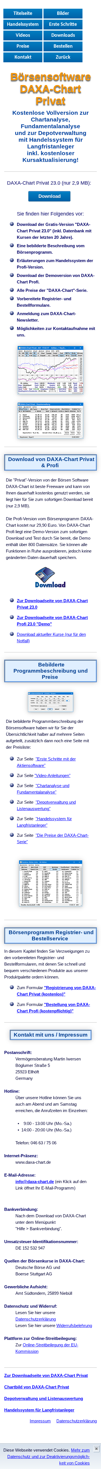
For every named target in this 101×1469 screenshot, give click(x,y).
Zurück (63, 57)
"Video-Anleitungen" (52, 775)
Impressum (40, 1420)
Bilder (63, 13)
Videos (23, 35)
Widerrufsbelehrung (74, 1325)
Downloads (63, 35)
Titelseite (22, 13)
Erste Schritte (63, 24)
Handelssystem (23, 24)
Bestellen (63, 46)
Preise (23, 46)
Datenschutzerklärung (35, 1319)
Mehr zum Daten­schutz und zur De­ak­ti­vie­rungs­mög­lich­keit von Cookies (48, 1456)
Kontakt (23, 57)
